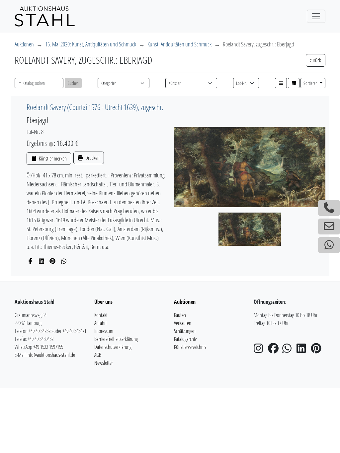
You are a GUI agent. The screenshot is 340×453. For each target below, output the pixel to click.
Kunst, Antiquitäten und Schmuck (179, 44)
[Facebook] (30, 261)
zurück (315, 60)
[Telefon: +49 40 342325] (329, 208)
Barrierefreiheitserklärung (116, 339)
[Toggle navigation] (316, 16)
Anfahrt (100, 323)
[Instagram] (260, 350)
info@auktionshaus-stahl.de (51, 354)
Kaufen (180, 315)
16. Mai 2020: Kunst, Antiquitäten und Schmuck (90, 44)
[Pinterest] (52, 261)
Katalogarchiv (185, 339)
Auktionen (24, 44)
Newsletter (103, 362)
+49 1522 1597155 (48, 347)
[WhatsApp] (64, 261)
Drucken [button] (92, 158)
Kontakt (101, 315)
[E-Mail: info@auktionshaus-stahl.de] (329, 226)
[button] (281, 83)
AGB (97, 354)
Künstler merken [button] (52, 158)
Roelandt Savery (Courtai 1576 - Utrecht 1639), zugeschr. (95, 107)
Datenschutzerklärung (112, 347)
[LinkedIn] (41, 261)
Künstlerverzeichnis (190, 347)
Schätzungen (185, 331)
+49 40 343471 (74, 331)
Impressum (103, 331)
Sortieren (310, 83)
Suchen (73, 83)
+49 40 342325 (40, 331)
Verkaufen (182, 323)
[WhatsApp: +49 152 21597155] (329, 245)
